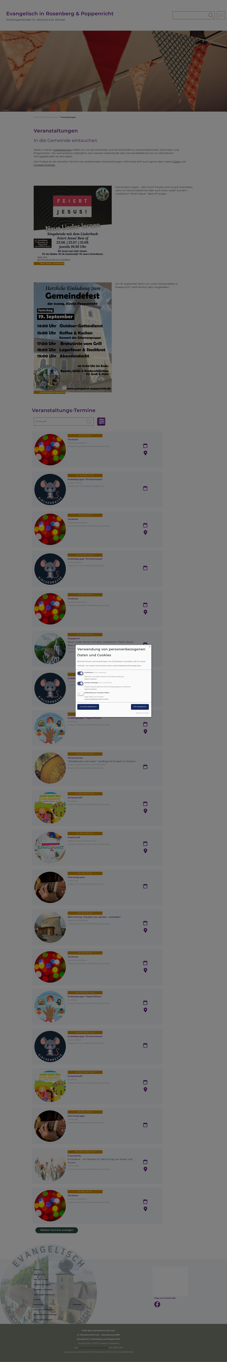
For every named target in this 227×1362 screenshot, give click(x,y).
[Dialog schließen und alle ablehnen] (149, 646)
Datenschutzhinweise (127, 666)
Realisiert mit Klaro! (142, 713)
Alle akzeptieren (139, 707)
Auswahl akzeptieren (88, 707)
